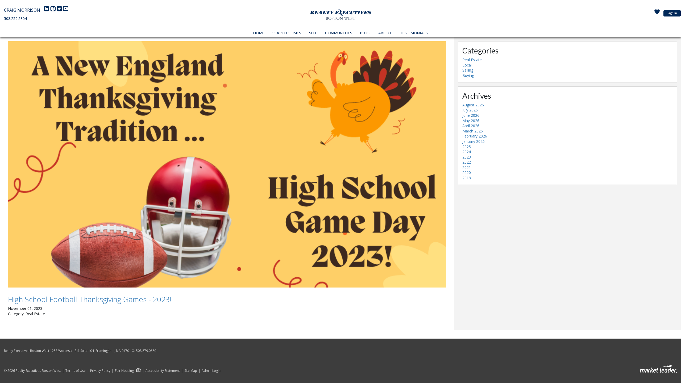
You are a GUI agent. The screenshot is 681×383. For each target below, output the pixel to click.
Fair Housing (124, 370)
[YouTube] (65, 10)
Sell (313, 33)
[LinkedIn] (47, 10)
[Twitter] (60, 10)
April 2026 (470, 125)
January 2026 (473, 141)
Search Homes (286, 33)
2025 (466, 146)
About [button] (385, 33)
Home (258, 33)
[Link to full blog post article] (227, 164)
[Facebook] (53, 10)
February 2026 (474, 136)
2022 (466, 162)
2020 (466, 172)
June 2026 (470, 115)
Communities (338, 33)
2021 (466, 167)
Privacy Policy (100, 371)
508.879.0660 (146, 350)
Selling (467, 70)
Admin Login (211, 371)
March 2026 (472, 131)
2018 (466, 177)
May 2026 (470, 120)
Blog (365, 33)
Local (467, 65)
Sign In (672, 13)
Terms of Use (75, 371)
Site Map (190, 371)
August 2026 (473, 104)
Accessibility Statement (163, 371)
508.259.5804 (15, 18)
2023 (466, 157)
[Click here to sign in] (657, 13)
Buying (468, 75)
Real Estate (472, 59)
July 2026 (470, 110)
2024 (466, 151)
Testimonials (414, 33)
